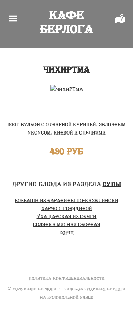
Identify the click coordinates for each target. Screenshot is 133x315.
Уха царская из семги (67, 216)
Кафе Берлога (66, 22)
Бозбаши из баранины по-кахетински (66, 200)
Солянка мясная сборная (66, 224)
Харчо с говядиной (66, 208)
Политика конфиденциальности (66, 278)
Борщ (66, 233)
